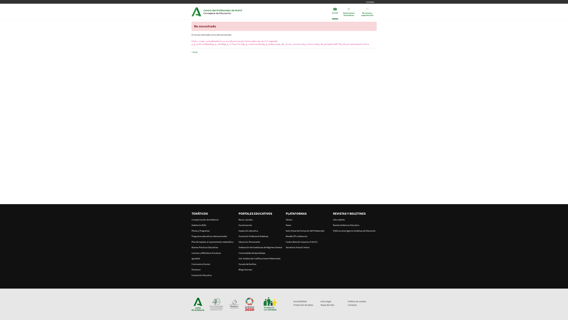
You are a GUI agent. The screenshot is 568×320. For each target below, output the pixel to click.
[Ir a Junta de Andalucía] (198, 304)
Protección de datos (303, 304)
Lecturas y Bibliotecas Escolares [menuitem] (206, 253)
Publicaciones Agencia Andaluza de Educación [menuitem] (354, 230)
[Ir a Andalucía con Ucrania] (270, 304)
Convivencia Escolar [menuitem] (201, 264)
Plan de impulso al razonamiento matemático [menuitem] (212, 241)
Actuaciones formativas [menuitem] (349, 14)
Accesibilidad (300, 301)
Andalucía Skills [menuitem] (199, 225)
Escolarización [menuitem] (245, 225)
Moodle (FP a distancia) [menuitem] (296, 236)
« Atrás (195, 52)
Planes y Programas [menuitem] (201, 230)
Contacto (370, 2)
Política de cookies (357, 301)
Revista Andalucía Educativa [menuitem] (346, 225)
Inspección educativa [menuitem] (248, 230)
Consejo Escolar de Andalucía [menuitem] (205, 219)
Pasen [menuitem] (288, 225)
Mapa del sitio (327, 304)
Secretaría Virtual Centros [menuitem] (297, 247)
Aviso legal (326, 301)
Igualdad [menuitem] (196, 258)
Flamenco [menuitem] (196, 269)
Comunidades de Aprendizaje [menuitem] (252, 253)
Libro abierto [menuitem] (339, 219)
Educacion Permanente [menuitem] (249, 241)
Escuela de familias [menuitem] (247, 264)
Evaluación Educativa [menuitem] (202, 275)
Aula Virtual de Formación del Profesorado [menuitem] (305, 230)
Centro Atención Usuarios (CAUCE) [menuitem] (302, 241)
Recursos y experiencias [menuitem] (367, 14)
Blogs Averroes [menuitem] (245, 269)
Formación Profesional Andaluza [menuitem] (253, 236)
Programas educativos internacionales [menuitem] (209, 236)
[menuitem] (213, 213)
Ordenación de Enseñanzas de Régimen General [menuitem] (260, 247)
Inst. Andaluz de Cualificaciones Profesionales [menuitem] (259, 258)
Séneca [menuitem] (289, 219)
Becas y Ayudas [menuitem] (246, 219)
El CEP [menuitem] (335, 13)
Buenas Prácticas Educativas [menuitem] (205, 247)
